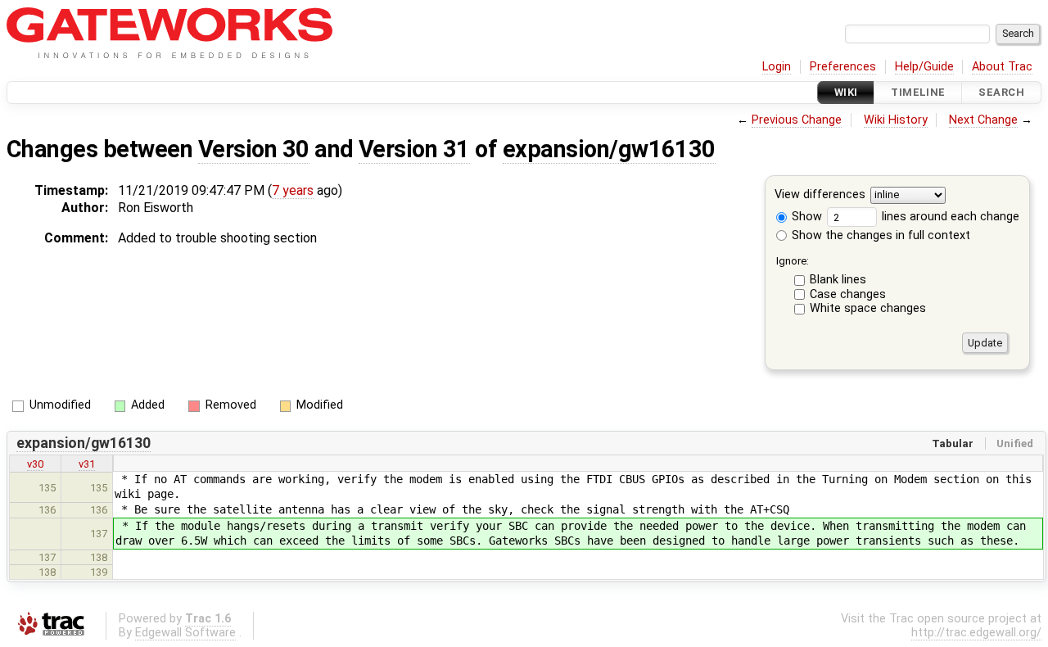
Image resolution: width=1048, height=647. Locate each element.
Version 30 (253, 149)
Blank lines (838, 280)
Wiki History (896, 120)
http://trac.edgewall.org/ (976, 633)
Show (805, 217)
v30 (35, 464)
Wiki (846, 92)
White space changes (868, 308)
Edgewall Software (185, 633)
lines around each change (949, 217)
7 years (293, 190)
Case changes (848, 294)
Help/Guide (924, 67)
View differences (820, 195)
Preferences (843, 67)
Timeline (918, 92)
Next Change (983, 120)
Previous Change (797, 120)
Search (1001, 92)
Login (776, 67)
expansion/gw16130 (609, 149)
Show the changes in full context (879, 235)
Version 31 (414, 149)
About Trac (1002, 67)
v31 (87, 464)
